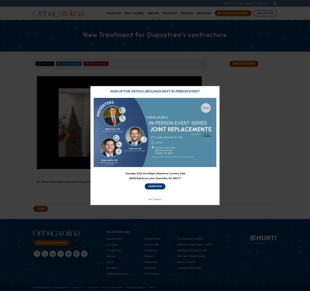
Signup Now (155, 186)
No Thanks (155, 199)
